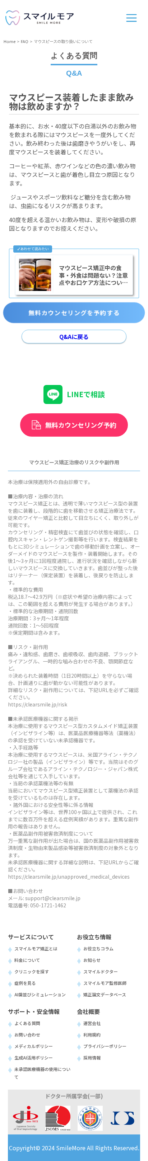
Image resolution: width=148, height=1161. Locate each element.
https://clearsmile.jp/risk (37, 704)
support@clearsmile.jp (52, 898)
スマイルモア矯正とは (35, 948)
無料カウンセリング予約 (80, 424)
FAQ (24, 41)
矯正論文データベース (104, 994)
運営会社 (92, 1023)
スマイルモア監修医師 (104, 983)
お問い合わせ (27, 1034)
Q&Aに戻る (74, 336)
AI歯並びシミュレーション (40, 994)
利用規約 (92, 1034)
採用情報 (92, 1057)
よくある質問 (27, 1023)
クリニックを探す (31, 971)
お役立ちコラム (98, 948)
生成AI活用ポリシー (33, 1057)
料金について (27, 960)
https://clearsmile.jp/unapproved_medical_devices (69, 876)
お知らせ (92, 960)
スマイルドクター (100, 971)
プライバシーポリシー (104, 1046)
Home (9, 41)
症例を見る (25, 983)
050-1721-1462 (48, 905)
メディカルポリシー (33, 1046)
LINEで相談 (86, 394)
